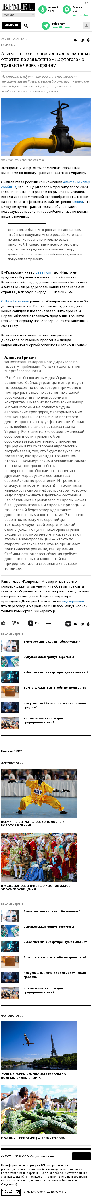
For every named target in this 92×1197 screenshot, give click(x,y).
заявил (77, 201)
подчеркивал (73, 601)
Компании (8, 45)
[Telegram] (82, 40)
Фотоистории (12, 763)
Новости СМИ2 (11, 751)
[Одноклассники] (88, 40)
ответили (43, 272)
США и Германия (15, 301)
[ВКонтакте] (75, 40)
